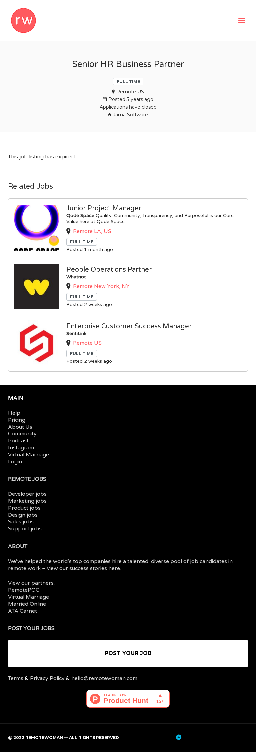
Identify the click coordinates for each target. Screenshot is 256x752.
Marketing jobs (27, 501)
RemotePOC (23, 590)
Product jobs (24, 508)
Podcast (18, 440)
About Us (20, 427)
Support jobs (25, 528)
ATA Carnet (22, 611)
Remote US (130, 92)
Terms (15, 678)
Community (22, 433)
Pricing (16, 420)
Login (15, 461)
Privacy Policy (47, 678)
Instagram (21, 447)
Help (14, 413)
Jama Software (130, 115)
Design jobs (23, 515)
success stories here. (95, 568)
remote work (24, 568)
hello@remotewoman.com (104, 678)
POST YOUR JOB (128, 653)
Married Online (27, 604)
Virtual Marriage (28, 454)
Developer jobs (27, 494)
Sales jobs (21, 521)
